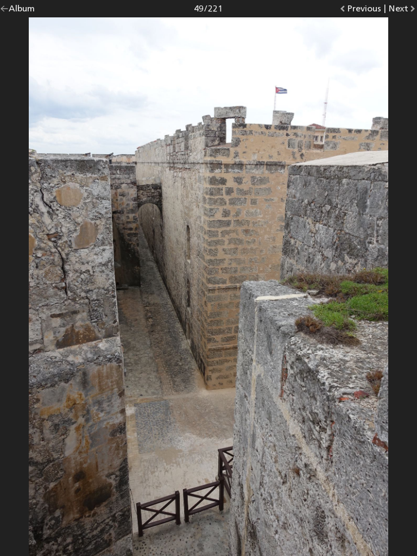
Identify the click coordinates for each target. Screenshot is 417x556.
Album (22, 10)
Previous (364, 10)
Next (402, 10)
